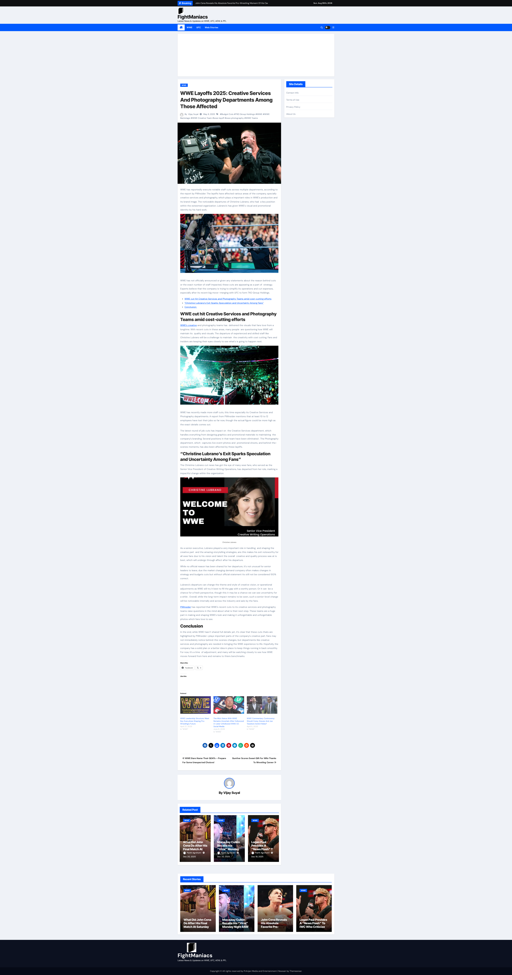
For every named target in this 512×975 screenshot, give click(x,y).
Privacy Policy (293, 107)
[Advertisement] (256, 55)
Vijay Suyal (193, 114)
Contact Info (292, 92)
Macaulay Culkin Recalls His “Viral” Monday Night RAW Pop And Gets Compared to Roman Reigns (236, 928)
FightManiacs (193, 17)
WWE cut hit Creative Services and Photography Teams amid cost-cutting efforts (228, 298)
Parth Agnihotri (194, 852)
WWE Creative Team (202, 118)
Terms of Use (292, 99)
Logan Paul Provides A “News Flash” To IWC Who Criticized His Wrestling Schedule (313, 927)
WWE (189, 27)
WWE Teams (252, 118)
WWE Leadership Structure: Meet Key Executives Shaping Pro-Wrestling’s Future (194, 721)
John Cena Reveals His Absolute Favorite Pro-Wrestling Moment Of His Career (274, 927)
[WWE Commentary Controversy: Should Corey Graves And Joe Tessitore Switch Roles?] (262, 705)
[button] (333, 27)
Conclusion (191, 306)
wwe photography (235, 118)
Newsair (282, 971)
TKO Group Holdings (245, 114)
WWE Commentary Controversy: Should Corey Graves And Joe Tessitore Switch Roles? (261, 721)
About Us (291, 114)
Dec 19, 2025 (257, 856)
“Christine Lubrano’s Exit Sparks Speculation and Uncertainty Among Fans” (224, 302)
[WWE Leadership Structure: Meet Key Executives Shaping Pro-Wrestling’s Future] (195, 705)
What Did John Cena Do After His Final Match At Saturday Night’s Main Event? (195, 849)
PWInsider (185, 607)
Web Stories (211, 27)
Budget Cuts (227, 114)
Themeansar (296, 971)
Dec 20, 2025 (189, 856)
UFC (198, 27)
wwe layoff (219, 118)
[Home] (181, 27)
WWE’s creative (188, 325)
